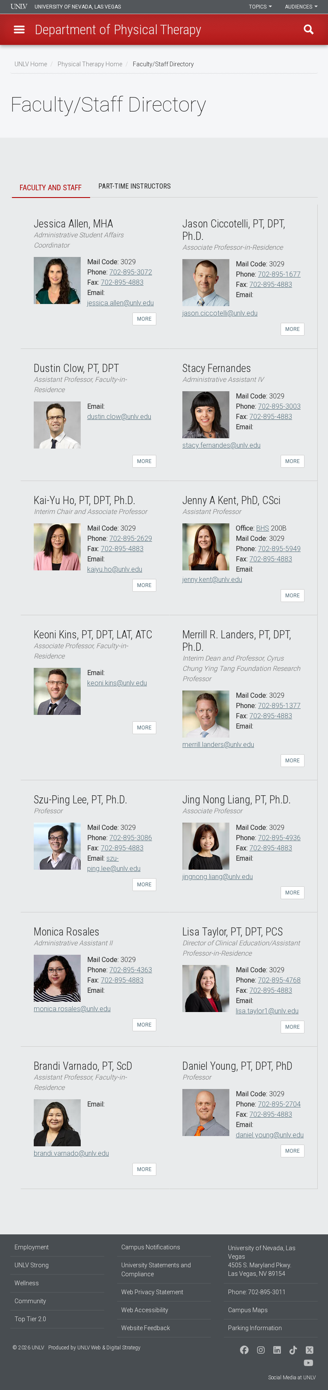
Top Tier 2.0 (30, 1319)
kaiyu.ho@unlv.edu (114, 569)
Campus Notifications (150, 1247)
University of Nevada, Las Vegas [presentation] (78, 7)
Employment (32, 1247)
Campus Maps (248, 1310)
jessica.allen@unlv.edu (120, 303)
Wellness (27, 1283)
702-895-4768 (279, 980)
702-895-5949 (279, 549)
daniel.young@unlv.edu (270, 1135)
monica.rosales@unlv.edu (72, 1009)
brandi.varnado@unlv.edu (71, 1153)
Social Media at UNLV (292, 1378)
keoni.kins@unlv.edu (117, 683)
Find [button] (308, 29)
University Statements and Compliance (156, 1270)
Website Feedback (145, 1328)
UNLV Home (31, 64)
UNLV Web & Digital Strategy (109, 1348)
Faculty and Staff (51, 187)
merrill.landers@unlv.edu (218, 745)
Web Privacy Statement (152, 1292)
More (144, 319)
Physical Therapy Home (90, 64)
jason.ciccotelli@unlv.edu (220, 313)
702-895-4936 (279, 838)
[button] (19, 29)
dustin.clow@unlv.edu (119, 417)
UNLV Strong (32, 1265)
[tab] (51, 188)
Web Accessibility (144, 1310)
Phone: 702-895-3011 (257, 1292)
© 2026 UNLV (28, 1348)
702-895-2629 (130, 538)
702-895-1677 (279, 274)
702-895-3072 (130, 272)
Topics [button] (258, 7)
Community (30, 1301)
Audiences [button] (299, 7)
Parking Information (255, 1328)
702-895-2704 (279, 1104)
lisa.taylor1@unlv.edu (267, 1011)
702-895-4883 (122, 282)
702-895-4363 (130, 970)
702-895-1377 (279, 706)
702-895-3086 (130, 838)
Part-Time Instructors (134, 186)
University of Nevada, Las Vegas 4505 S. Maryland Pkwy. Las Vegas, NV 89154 (262, 1261)
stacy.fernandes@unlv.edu (221, 445)
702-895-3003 (279, 406)
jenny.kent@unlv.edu (212, 579)
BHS (262, 528)
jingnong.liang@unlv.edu (217, 877)
